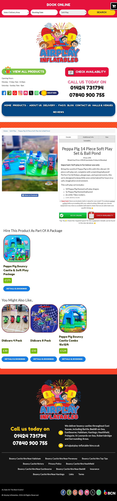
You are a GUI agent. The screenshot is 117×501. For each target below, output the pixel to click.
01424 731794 (87, 88)
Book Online (76, 215)
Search (101, 12)
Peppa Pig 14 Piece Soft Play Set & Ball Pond (34, 131)
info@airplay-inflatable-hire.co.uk (82, 445)
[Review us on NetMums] (26, 93)
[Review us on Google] (15, 93)
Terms (81, 474)
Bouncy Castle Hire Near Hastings (48, 474)
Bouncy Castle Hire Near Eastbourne (35, 469)
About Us (35, 105)
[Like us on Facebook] (4, 93)
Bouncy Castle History (33, 463)
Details (68, 137)
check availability (91, 72)
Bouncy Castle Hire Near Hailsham (25, 458)
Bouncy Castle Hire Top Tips (95, 458)
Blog (70, 105)
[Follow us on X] (31, 93)
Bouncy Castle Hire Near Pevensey (61, 458)
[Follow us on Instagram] (20, 93)
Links (71, 474)
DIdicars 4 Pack (12, 340)
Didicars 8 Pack (40, 340)
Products (20, 105)
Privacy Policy (54, 463)
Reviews (58, 112)
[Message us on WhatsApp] (36, 93)
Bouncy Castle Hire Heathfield (80, 463)
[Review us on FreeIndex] (9, 93)
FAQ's (62, 105)
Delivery (49, 105)
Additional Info (88, 137)
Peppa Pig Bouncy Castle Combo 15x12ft (71, 340)
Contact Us (83, 105)
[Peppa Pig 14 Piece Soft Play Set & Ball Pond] (30, 163)
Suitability (87, 141)
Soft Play (13, 131)
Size (106, 137)
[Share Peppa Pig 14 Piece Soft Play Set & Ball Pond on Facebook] (29, 195)
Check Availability (105, 215)
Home (7, 105)
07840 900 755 (87, 95)
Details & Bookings (16, 288)
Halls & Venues (102, 105)
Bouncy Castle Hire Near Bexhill (70, 469)
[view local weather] (49, 93)
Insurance (94, 469)
